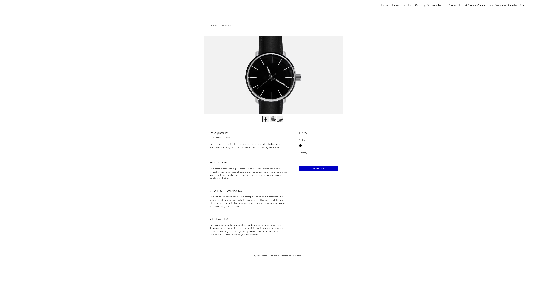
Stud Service (496, 5)
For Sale (450, 5)
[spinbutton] (305, 158)
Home (212, 25)
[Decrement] (301, 158)
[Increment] (309, 158)
